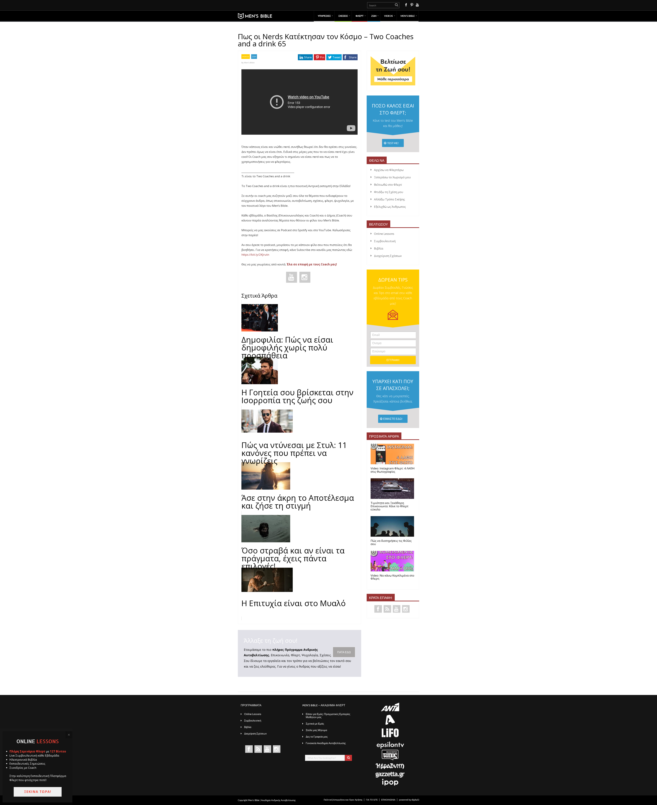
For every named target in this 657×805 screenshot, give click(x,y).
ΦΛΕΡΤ (360, 15)
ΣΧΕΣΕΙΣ (343, 15)
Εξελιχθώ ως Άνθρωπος (390, 207)
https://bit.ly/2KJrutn (255, 255)
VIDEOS (245, 56)
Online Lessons (384, 234)
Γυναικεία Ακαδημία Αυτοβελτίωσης (326, 743)
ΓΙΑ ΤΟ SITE (372, 799)
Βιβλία (378, 248)
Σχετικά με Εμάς (315, 723)
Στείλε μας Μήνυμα (316, 730)
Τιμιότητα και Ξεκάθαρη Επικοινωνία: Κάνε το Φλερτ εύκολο (389, 506)
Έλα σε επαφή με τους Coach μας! (312, 264)
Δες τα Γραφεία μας (317, 736)
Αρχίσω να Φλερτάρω (389, 170)
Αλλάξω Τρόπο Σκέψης (389, 199)
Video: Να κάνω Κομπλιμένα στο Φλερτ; (392, 577)
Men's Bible (249, 62)
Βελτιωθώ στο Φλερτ (388, 185)
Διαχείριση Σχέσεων (388, 256)
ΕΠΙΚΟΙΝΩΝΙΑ (388, 799)
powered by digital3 (409, 799)
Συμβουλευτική (385, 241)
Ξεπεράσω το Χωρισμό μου (392, 177)
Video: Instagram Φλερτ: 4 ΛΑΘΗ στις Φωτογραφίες (393, 470)
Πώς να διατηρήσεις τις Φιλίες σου (391, 542)
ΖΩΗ (373, 15)
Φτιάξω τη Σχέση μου (388, 192)
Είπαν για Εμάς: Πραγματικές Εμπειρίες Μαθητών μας (328, 715)
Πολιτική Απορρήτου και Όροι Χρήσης (343, 799)
